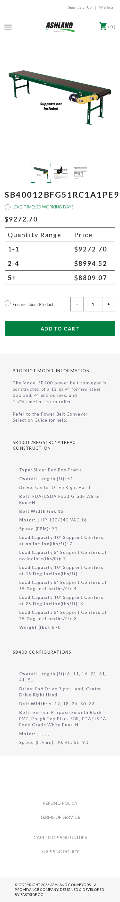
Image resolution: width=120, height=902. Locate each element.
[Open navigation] (8, 27)
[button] (60, 98)
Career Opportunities (60, 837)
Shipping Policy (60, 851)
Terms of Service (60, 817)
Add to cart (60, 328)
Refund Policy (60, 803)
